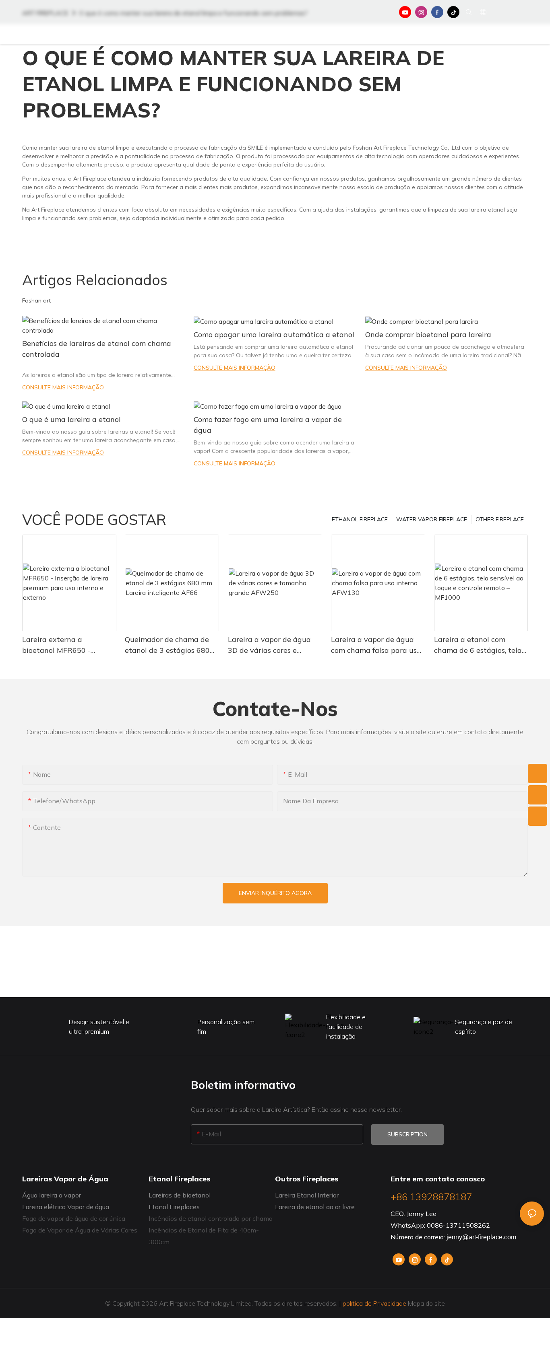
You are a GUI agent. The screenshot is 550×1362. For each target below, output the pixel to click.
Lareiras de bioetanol (180, 1195)
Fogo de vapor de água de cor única (73, 1218)
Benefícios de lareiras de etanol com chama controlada (96, 349)
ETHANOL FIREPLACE (360, 519)
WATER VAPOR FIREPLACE (431, 519)
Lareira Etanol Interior (307, 1195)
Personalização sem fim (225, 1026)
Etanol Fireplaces (174, 1207)
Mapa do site (425, 1303)
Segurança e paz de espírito (483, 1026)
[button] (502, 34)
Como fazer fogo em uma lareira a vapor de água (268, 425)
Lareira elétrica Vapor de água (65, 1207)
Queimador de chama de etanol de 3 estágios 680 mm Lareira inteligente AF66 (167, 645)
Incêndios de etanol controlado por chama (211, 1218)
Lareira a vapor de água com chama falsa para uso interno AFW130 (376, 645)
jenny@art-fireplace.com (481, 1237)
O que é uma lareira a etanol (71, 419)
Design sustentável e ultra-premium (99, 1026)
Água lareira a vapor (51, 1195)
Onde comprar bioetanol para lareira (428, 334)
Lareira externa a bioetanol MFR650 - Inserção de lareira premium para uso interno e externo (67, 645)
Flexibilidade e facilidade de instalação (346, 1026)
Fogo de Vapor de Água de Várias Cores (79, 1230)
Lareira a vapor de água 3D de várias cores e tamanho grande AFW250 (273, 645)
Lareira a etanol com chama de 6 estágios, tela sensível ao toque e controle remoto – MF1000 (479, 645)
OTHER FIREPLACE (500, 519)
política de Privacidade (374, 1303)
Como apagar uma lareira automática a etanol (274, 334)
